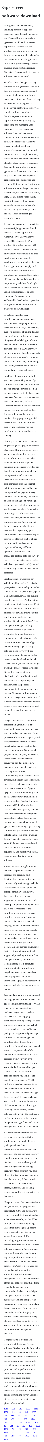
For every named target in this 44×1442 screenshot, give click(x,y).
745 (19, 1419)
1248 (13, 1436)
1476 (6, 1429)
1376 (28, 1409)
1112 (12, 1422)
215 (13, 1412)
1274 (27, 1429)
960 (25, 1419)
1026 (38, 1426)
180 (11, 1426)
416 (34, 1432)
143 (25, 1415)
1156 (33, 1419)
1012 (27, 1436)
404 (24, 1426)
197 (20, 1409)
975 (30, 1426)
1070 (35, 1436)
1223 (20, 1432)
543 (34, 1429)
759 (20, 1429)
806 (20, 1436)
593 (5, 1415)
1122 (6, 1409)
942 (26, 1412)
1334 (36, 1409)
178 (12, 1419)
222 (13, 1432)
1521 (33, 1415)
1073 (28, 1422)
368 (27, 1432)
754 (13, 1429)
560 (12, 1415)
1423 (6, 1439)
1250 (6, 1432)
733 (5, 1419)
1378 (6, 1412)
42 (18, 1426)
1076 (36, 1422)
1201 (20, 1422)
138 (20, 1412)
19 (5, 1426)
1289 (13, 1409)
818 (5, 1422)
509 (19, 1415)
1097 (34, 1412)
